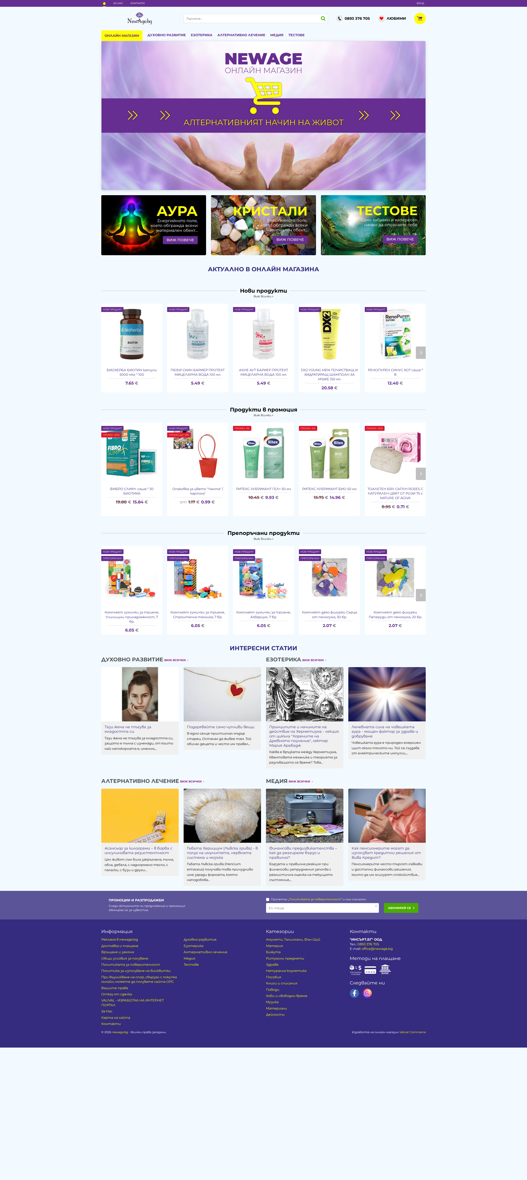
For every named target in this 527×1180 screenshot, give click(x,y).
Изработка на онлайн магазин (389, 1032)
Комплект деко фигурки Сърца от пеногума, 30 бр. (329, 614)
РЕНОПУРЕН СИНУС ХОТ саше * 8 (395, 372)
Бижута (273, 952)
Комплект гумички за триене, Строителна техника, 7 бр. (197, 614)
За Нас (118, 3)
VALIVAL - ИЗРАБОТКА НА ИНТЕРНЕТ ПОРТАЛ (132, 1002)
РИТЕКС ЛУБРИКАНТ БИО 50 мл (329, 489)
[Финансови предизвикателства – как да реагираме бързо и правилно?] (304, 816)
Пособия (273, 977)
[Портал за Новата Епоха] (139, 18)
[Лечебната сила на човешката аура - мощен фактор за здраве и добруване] (387, 694)
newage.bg (120, 1032)
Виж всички (262, 296)
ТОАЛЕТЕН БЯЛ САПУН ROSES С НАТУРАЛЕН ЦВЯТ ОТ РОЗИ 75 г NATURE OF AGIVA (395, 493)
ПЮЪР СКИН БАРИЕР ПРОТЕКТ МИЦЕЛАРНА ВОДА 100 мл (198, 372)
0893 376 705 (368, 944)
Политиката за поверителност (315, 899)
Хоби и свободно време (286, 996)
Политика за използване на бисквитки (136, 971)
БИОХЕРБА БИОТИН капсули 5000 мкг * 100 (132, 372)
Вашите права (114, 988)
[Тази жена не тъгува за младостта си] (140, 694)
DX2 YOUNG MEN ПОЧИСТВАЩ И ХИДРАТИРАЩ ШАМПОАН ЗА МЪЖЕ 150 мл (329, 374)
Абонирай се (399, 908)
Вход (420, 3)
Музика (272, 1002)
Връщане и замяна (117, 952)
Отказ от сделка (116, 994)
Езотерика (201, 35)
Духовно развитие (166, 35)
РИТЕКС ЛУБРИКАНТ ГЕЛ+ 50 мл (263, 489)
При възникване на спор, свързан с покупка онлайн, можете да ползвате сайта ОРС (139, 979)
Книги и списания (281, 983)
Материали (276, 1008)
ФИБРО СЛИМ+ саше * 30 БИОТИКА (132, 491)
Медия (276, 35)
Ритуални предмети (285, 958)
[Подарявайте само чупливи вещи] (222, 694)
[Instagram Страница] (367, 993)
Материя (274, 946)
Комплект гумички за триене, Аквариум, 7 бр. (263, 614)
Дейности (275, 1015)
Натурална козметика (286, 971)
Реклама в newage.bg (119, 939)
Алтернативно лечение (241, 35)
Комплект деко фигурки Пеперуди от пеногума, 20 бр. (395, 614)
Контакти (138, 3)
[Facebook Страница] (354, 993)
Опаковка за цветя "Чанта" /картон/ (197, 491)
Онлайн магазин (122, 36)
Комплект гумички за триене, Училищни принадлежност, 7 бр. (132, 617)
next (421, 353)
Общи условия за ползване (124, 958)
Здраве (272, 965)
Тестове (296, 35)
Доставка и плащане (119, 946)
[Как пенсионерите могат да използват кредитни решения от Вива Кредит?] (387, 816)
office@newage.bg (377, 949)
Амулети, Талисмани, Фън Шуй (293, 939)
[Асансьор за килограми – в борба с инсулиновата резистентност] (140, 816)
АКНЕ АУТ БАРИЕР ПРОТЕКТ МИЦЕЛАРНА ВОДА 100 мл (263, 372)
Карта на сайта (115, 1018)
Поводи (272, 990)
